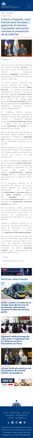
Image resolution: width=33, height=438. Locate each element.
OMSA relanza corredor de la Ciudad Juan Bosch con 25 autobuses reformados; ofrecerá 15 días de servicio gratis (16, 307)
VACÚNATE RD (21, 415)
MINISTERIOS (20, 418)
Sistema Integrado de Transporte (13, 261)
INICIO (5, 413)
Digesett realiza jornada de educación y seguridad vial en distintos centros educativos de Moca (15, 340)
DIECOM (10, 418)
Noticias (9, 13)
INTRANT (5, 257)
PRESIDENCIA (15, 413)
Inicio (3, 13)
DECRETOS (10, 415)
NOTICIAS (26, 413)
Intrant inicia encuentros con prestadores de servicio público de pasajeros (16, 370)
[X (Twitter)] (9, 422)
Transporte (6, 16)
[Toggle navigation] (29, 7)
